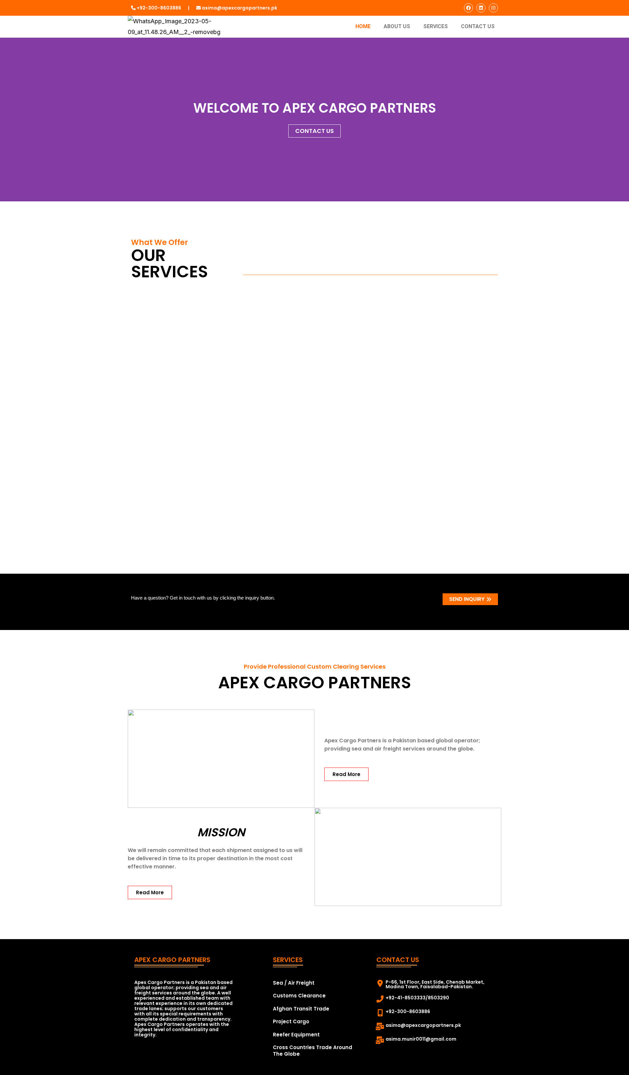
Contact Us (478, 26)
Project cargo (291, 1021)
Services (435, 26)
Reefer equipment (296, 1034)
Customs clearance (299, 995)
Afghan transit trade (301, 1008)
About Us (397, 26)
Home (363, 26)
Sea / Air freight (293, 982)
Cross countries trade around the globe (312, 1050)
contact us (314, 131)
